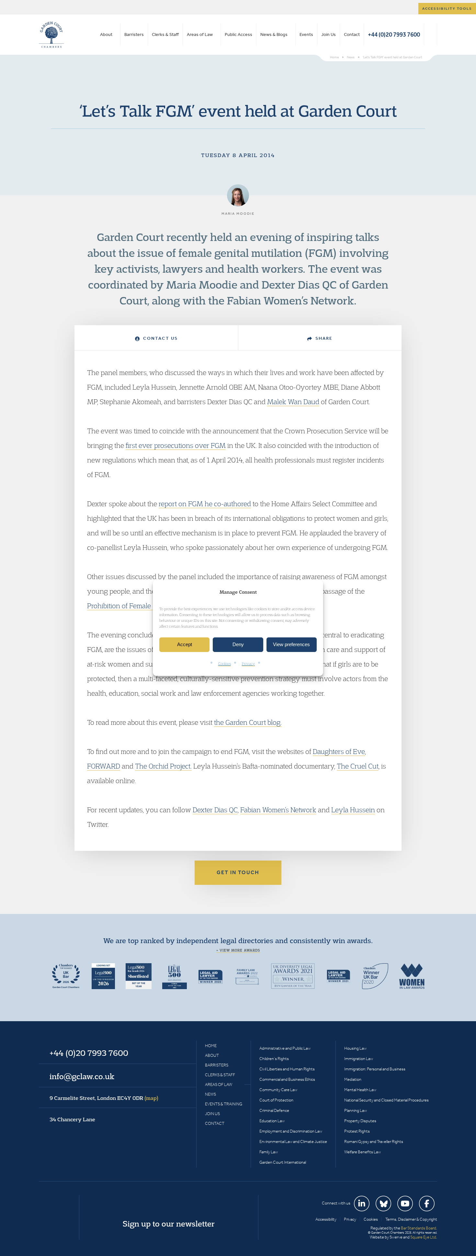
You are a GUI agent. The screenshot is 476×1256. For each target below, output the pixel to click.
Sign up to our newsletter (169, 1223)
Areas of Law (200, 34)
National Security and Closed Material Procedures (386, 1100)
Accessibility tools (447, 8)
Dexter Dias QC (215, 809)
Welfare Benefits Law (362, 1151)
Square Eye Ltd (423, 1237)
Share (323, 338)
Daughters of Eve (339, 751)
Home (211, 1045)
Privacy (248, 663)
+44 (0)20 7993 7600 (394, 34)
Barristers (134, 34)
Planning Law (355, 1110)
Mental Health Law (360, 1089)
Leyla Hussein (353, 809)
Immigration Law (358, 1058)
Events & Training (223, 1104)
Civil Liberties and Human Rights (287, 1069)
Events (306, 34)
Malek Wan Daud (293, 401)
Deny (238, 644)
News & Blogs (274, 34)
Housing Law (355, 1048)
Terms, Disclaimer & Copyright (411, 1219)
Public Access (238, 34)
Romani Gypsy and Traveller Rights (373, 1141)
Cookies (224, 663)
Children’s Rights (274, 1058)
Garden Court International (282, 1162)
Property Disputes (360, 1120)
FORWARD (103, 766)
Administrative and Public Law (285, 1048)
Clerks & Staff (165, 34)
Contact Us (160, 338)
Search (430, 35)
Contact (352, 34)
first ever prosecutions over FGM (176, 445)
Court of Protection (276, 1100)
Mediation (352, 1079)
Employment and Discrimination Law (290, 1131)
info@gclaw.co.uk (82, 1076)
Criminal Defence (274, 1110)
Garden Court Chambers (51, 35)
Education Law (272, 1120)
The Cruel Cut (358, 766)
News (210, 1094)
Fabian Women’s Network (278, 809)
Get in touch (238, 872)
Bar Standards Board (418, 1228)
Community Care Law (278, 1089)
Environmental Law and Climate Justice (293, 1141)
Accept (184, 644)
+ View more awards (238, 950)
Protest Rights (357, 1131)
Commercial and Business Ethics (287, 1079)
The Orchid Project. (163, 766)
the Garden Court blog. (248, 722)
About (106, 34)
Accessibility (325, 1219)
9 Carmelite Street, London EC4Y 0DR (104, 1098)
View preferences (291, 644)
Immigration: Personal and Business (374, 1069)
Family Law (268, 1151)
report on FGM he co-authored (205, 503)
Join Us (328, 34)
